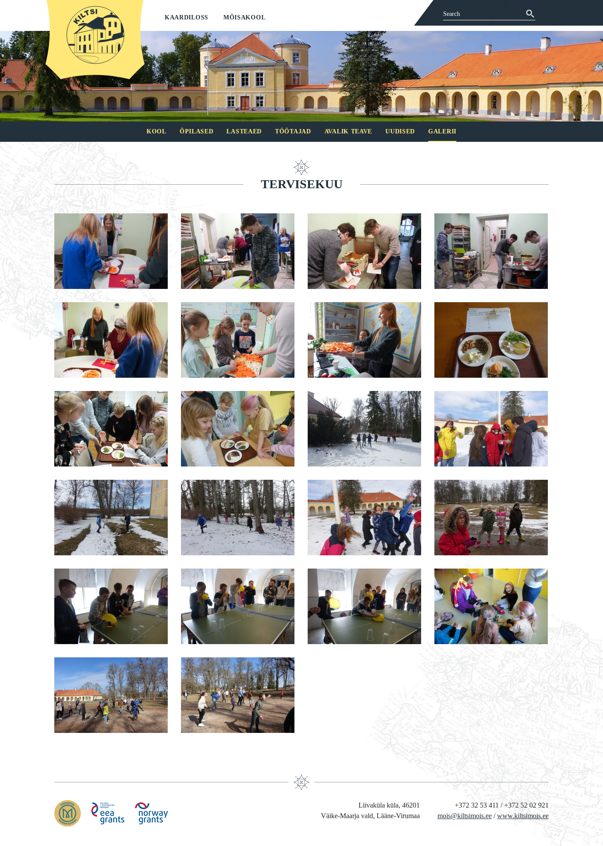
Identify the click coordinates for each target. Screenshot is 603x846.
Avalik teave (348, 131)
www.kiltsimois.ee (523, 815)
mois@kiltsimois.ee (464, 815)
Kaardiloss (186, 17)
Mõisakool (244, 17)
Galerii (442, 131)
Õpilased (197, 131)
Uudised (400, 131)
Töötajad (293, 131)
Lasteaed (244, 131)
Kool (156, 131)
